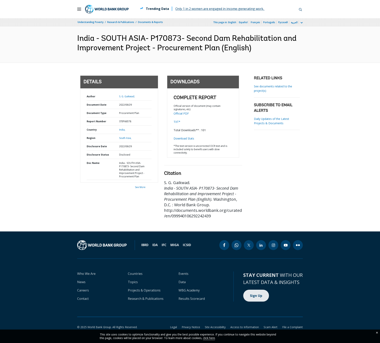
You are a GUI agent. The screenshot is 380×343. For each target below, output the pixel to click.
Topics (133, 282)
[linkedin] (261, 245)
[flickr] (298, 245)
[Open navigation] (79, 9)
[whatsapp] (236, 245)
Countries (135, 273)
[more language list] (301, 23)
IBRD (144, 245)
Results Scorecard (192, 298)
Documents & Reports (150, 22)
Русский (283, 22)
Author (91, 96)
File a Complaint (292, 327)
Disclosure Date (97, 146)
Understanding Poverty (91, 22)
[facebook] (224, 245)
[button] (300, 9)
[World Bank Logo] (107, 9)
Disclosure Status (98, 154)
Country (92, 129)
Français (255, 22)
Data (182, 282)
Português (269, 22)
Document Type (96, 113)
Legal (173, 327)
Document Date (96, 104)
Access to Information (244, 327)
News (81, 282)
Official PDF (181, 113)
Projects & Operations (144, 290)
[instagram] (273, 245)
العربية (294, 22)
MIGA (174, 245)
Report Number (96, 121)
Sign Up (256, 295)
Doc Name (93, 163)
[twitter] (249, 245)
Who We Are (86, 273)
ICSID (187, 245)
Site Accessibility (215, 327)
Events (183, 273)
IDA (155, 245)
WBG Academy (189, 290)
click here (209, 338)
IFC (164, 245)
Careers (83, 290)
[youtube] (286, 245)
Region (91, 138)
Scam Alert (270, 327)
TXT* (177, 122)
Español (243, 22)
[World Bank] (102, 245)
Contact (83, 298)
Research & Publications (120, 22)
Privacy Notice (191, 327)
